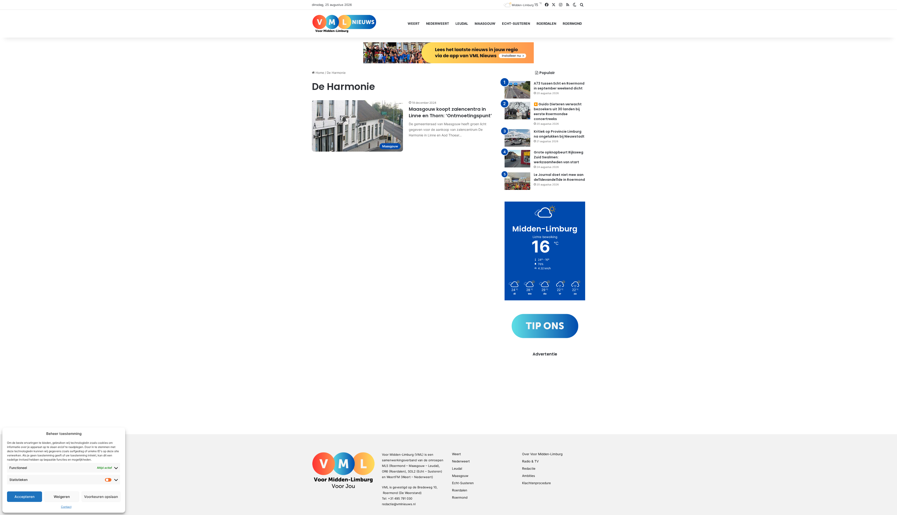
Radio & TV (530, 461)
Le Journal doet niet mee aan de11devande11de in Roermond (559, 177)
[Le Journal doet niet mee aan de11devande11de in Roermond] (517, 181)
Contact (66, 506)
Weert (414, 23)
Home (319, 73)
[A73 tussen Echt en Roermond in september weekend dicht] (517, 90)
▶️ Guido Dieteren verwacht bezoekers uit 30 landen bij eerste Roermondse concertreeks (558, 111)
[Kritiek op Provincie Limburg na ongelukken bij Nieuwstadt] (517, 138)
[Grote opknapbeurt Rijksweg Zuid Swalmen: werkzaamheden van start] (517, 158)
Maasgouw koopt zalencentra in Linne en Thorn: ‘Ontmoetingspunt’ (450, 112)
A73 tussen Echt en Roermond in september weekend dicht (559, 86)
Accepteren (24, 496)
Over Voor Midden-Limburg (542, 454)
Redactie (528, 468)
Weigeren (62, 496)
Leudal (462, 23)
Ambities (528, 476)
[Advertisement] (545, 389)
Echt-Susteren (516, 23)
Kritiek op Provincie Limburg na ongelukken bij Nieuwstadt (559, 134)
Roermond (572, 23)
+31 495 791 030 (400, 498)
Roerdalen (546, 23)
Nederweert (437, 23)
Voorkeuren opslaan (101, 496)
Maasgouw (485, 23)
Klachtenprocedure (536, 483)
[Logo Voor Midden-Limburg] (344, 23)
